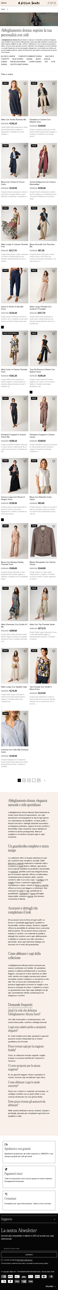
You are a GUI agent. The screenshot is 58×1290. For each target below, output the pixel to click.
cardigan (40, 880)
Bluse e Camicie (8, 56)
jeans (33, 893)
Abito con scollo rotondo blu (13, 119)
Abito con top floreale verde (42, 624)
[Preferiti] (51, 3)
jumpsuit (14, 872)
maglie (11, 882)
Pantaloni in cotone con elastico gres (40, 120)
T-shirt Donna (35, 62)
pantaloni (24, 893)
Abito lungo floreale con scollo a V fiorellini (41, 308)
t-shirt (21, 891)
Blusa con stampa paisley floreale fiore (12, 563)
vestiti (20, 866)
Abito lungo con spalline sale (14, 687)
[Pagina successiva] (45, 780)
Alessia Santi (46, 1271)
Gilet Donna (17, 59)
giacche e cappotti (16, 863)
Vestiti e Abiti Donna (19, 64)
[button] (4, 3)
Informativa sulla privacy (25, 1260)
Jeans (38, 59)
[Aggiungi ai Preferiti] (25, 83)
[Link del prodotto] (14, 98)
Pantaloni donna (17, 62)
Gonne (29, 59)
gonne (30, 896)
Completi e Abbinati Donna (30, 56)
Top (46, 62)
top (28, 891)
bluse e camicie (41, 885)
